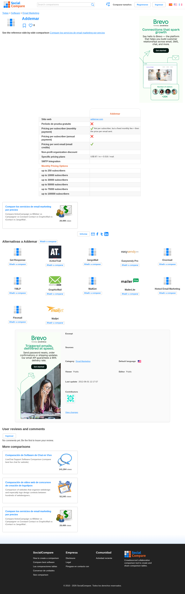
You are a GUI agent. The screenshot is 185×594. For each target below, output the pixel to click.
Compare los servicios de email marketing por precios (77, 33)
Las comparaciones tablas (45, 566)
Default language (127, 361)
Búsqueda (92, 4)
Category (69, 361)
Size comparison (40, 575)
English (175, 4)
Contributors (71, 392)
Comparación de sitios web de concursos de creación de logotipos (28, 484)
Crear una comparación (108, 5)
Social (138, 554)
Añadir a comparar (48, 241)
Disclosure (70, 558)
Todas (5, 13)
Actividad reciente (104, 558)
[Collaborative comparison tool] (14, 4)
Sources (69, 347)
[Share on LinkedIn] (106, 234)
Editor (122, 371)
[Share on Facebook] (97, 234)
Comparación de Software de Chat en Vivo (28, 455)
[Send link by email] (93, 234)
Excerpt (69, 333)
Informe (83, 234)
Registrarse (142, 4)
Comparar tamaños (122, 4)
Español (170, 4)
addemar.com (96, 119)
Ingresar (159, 4)
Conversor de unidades (43, 570)
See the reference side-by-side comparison (25, 33)
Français (180, 4)
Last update (71, 381)
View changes (71, 412)
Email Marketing (31, 13)
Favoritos (24, 25)
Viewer (68, 371)
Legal (68, 562)
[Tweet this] (102, 234)
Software (15, 13)
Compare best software (43, 562)
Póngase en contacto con (77, 566)
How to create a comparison (46, 558)
